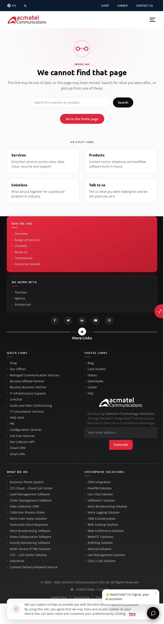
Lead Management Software (30, 494)
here (132, 614)
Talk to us (97, 185)
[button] (152, 19)
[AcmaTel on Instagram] (109, 320)
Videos (92, 375)
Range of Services (27, 240)
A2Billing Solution (100, 543)
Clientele (21, 246)
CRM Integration (99, 482)
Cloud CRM (18, 448)
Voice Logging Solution (104, 512)
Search (123, 102)
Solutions (19, 185)
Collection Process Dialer (27, 512)
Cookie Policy (58, 597)
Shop (13, 363)
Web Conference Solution (106, 531)
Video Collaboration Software (30, 537)
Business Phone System (27, 482)
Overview (21, 234)
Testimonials (24, 258)
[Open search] (25, 5)
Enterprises (23, 304)
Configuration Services (26, 430)
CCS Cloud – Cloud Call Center (31, 488)
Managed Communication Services (34, 375)
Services (18, 155)
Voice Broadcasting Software (30, 531)
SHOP (105, 5)
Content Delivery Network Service (33, 567)
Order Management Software (31, 500)
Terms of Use (81, 597)
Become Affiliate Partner (27, 381)
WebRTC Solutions (101, 537)
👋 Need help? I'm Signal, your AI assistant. (131, 596)
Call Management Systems (106, 555)
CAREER (122, 5)
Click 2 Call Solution (102, 561)
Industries (17, 561)
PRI (12, 424)
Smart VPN (17, 454)
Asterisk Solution (99, 549)
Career (92, 387)
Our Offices (18, 369)
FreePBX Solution (100, 488)
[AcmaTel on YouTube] (96, 320)
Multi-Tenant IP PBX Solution (30, 549)
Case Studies (97, 369)
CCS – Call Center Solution (28, 555)
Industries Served (27, 264)
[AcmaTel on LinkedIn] (82, 320)
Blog (91, 363)
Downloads (95, 381)
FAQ (90, 393)
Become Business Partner (28, 387)
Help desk (17, 417)
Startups (21, 292)
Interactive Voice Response (29, 525)
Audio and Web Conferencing (31, 406)
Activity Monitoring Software (30, 543)
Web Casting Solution (103, 525)
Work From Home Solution (28, 519)
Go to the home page (82, 119)
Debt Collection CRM (24, 506)
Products (96, 155)
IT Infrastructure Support (28, 393)
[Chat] (153, 613)
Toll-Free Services (22, 436)
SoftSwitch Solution (101, 500)
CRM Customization (102, 519)
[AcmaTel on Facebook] (55, 320)
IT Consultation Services (27, 412)
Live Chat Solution (100, 494)
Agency (20, 298)
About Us (21, 252)
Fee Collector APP (22, 442)
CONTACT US (144, 5)
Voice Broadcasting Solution (107, 506)
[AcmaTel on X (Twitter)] (68, 320)
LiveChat (16, 399)
